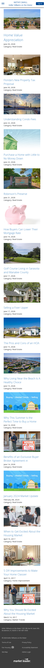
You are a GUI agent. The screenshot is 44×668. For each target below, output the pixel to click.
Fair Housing (6, 647)
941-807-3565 (23, 630)
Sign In (40, 4)
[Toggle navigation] (3, 3)
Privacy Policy (26, 642)
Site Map (5, 652)
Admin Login (26, 652)
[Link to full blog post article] (22, 19)
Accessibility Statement (30, 648)
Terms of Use (6, 642)
